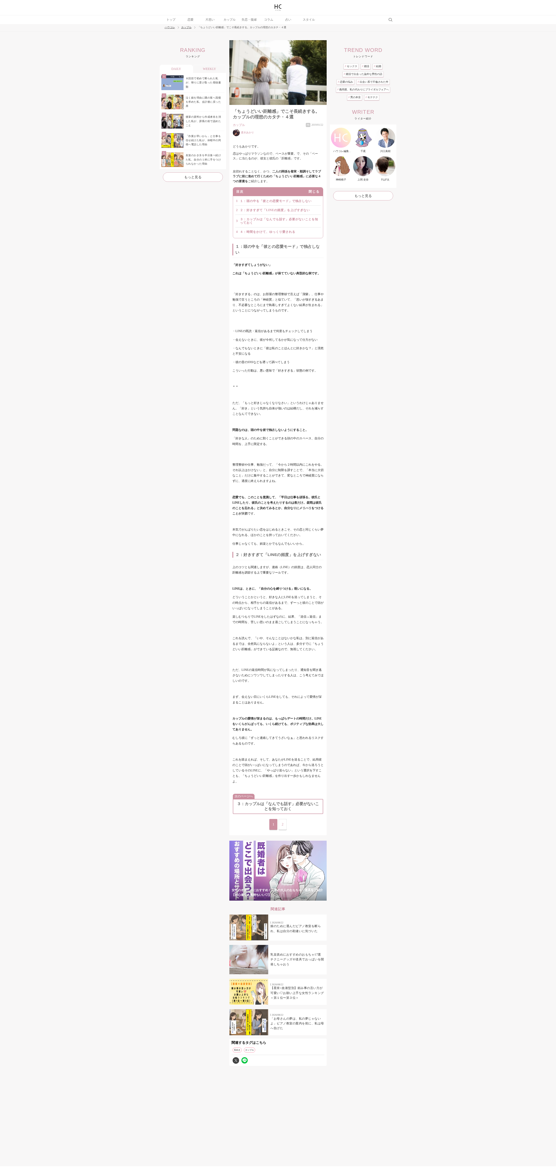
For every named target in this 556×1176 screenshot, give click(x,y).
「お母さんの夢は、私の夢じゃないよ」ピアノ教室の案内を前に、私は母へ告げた (297, 1023)
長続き (237, 1050)
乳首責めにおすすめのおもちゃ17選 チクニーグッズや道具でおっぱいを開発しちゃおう (297, 959)
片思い (210, 19)
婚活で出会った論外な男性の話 (363, 74)
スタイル (309, 19)
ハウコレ (170, 27)
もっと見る (193, 177)
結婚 (377, 66)
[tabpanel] (278, 871)
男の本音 (354, 97)
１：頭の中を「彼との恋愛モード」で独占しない (276, 201)
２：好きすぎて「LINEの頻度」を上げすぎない (275, 210)
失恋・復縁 (249, 19)
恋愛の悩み (345, 81)
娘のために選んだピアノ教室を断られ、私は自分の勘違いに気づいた (295, 929)
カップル (229, 19)
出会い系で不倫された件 (373, 81)
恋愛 (190, 19)
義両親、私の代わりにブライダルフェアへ (363, 89)
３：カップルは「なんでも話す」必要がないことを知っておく (279, 221)
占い (288, 19)
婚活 (365, 66)
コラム (268, 19)
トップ (170, 19)
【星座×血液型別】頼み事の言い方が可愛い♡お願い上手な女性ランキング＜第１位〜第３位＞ (297, 992)
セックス (351, 66)
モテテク (372, 97)
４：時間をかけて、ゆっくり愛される (267, 231)
